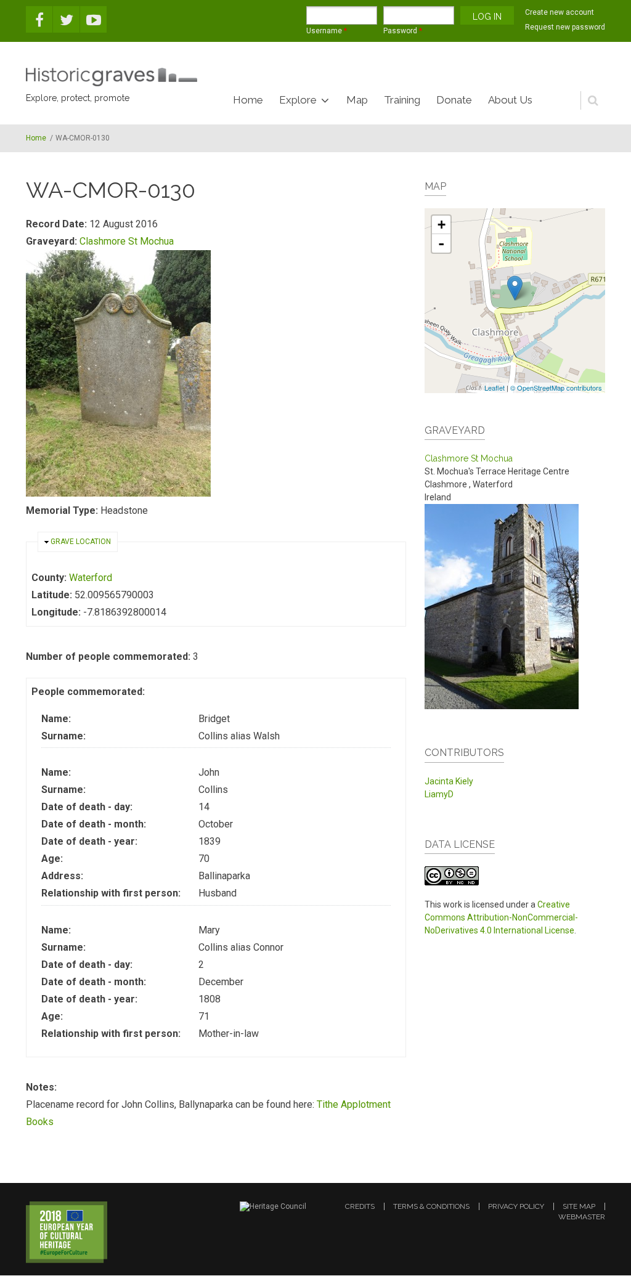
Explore (298, 100)
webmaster (581, 1217)
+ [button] (442, 224)
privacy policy (516, 1206)
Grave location (81, 541)
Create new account (559, 12)
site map (579, 1206)
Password (402, 30)
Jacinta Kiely (449, 781)
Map (357, 100)
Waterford (90, 577)
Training (402, 100)
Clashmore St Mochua (126, 241)
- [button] (441, 243)
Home (248, 100)
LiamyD (439, 794)
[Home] (111, 77)
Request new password (565, 27)
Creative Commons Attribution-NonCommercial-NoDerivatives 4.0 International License (501, 917)
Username (326, 30)
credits (360, 1206)
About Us (510, 100)
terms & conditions (431, 1206)
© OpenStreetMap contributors (556, 387)
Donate (454, 100)
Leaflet (494, 387)
